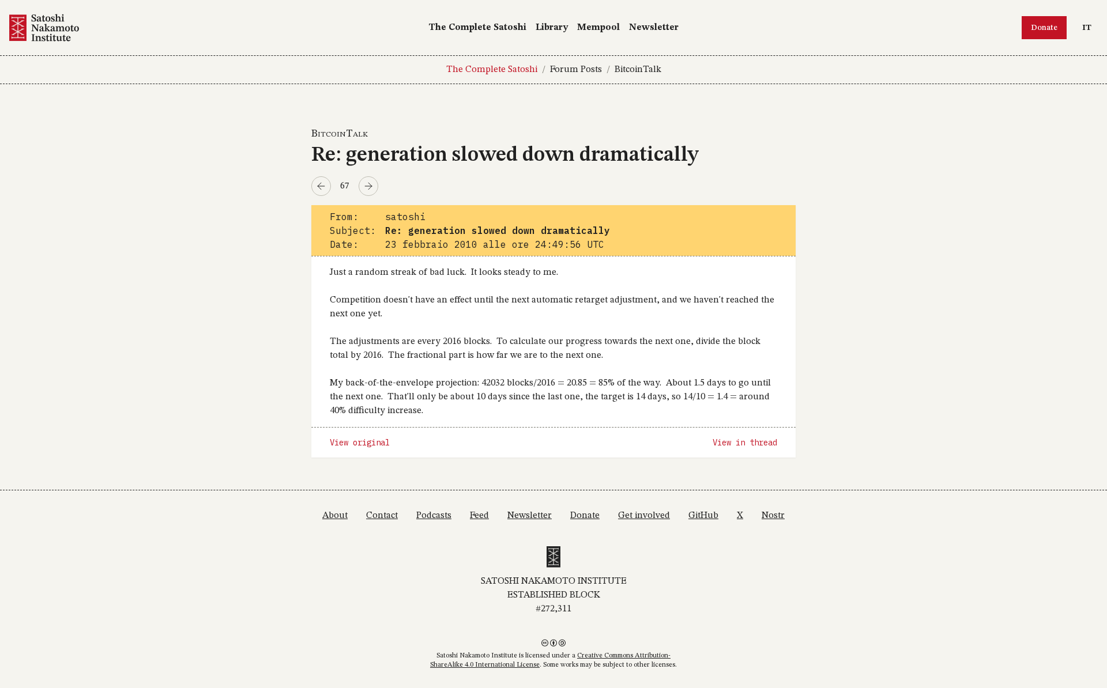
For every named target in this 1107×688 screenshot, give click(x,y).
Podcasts (433, 515)
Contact (382, 515)
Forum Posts (576, 69)
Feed (479, 515)
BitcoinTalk (638, 69)
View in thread (745, 442)
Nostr (773, 515)
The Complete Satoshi (477, 27)
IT (1090, 27)
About (335, 515)
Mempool (598, 27)
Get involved (644, 515)
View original (360, 442)
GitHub (703, 515)
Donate (1044, 28)
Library (552, 27)
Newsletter (654, 27)
